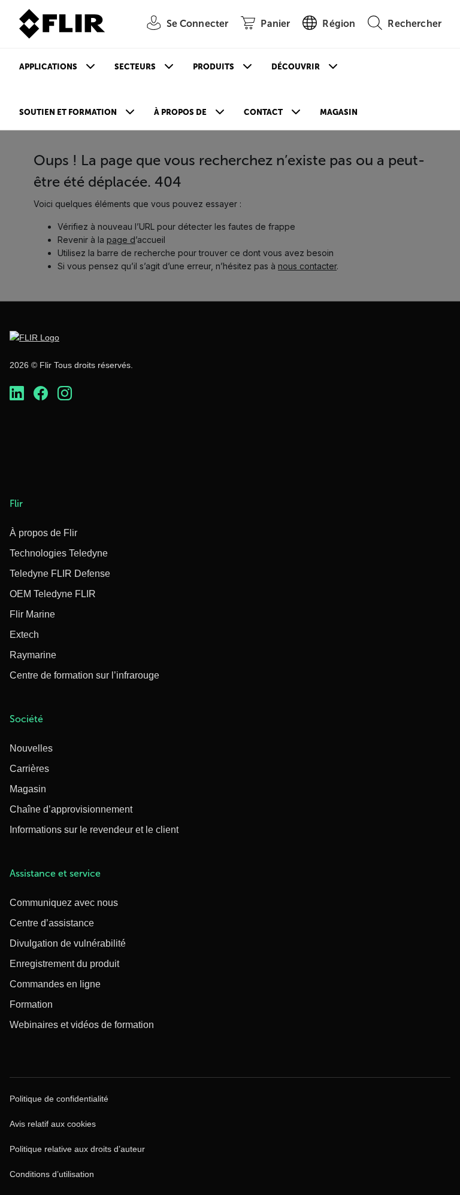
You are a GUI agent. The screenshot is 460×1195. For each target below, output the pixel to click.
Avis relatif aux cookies (53, 1124)
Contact (263, 112)
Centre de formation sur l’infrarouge (84, 675)
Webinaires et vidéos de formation (82, 1025)
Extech (24, 635)
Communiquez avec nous (64, 903)
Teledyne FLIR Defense (60, 573)
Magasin (339, 112)
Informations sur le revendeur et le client (94, 830)
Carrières (29, 769)
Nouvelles (31, 748)
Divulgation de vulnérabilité (68, 943)
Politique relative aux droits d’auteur (77, 1149)
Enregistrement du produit (64, 964)
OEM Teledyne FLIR (53, 594)
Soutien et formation (68, 112)
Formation (31, 1004)
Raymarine (33, 655)
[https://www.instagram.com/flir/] (65, 393)
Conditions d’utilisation (52, 1174)
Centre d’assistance (52, 923)
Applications (48, 66)
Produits (213, 66)
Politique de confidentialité (59, 1098)
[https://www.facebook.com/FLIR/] (41, 393)
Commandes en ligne (55, 984)
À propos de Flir (43, 533)
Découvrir (295, 66)
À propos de (180, 112)
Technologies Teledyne (59, 553)
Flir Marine (32, 614)
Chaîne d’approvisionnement (71, 809)
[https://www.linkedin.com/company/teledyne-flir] (17, 393)
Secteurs (135, 66)
